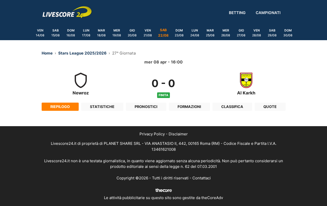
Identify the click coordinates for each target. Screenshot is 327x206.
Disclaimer (178, 134)
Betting (237, 12)
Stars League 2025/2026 (82, 53)
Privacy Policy (152, 134)
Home (47, 53)
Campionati (268, 12)
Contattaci (201, 178)
